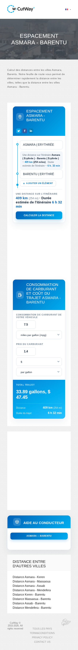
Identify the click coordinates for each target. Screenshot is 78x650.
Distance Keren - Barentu (29, 594)
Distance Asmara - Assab (29, 585)
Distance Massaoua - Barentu (32, 599)
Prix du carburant (29, 344)
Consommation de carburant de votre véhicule (39, 316)
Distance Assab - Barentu (29, 603)
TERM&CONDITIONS (42, 633)
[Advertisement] (39, 250)
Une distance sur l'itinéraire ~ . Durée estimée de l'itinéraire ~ (41, 160)
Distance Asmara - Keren (29, 577)
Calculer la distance (39, 215)
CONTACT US (42, 642)
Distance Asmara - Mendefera (32, 590)
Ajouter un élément (39, 183)
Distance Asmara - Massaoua (31, 581)
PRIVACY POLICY (42, 637)
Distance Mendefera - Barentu (32, 607)
